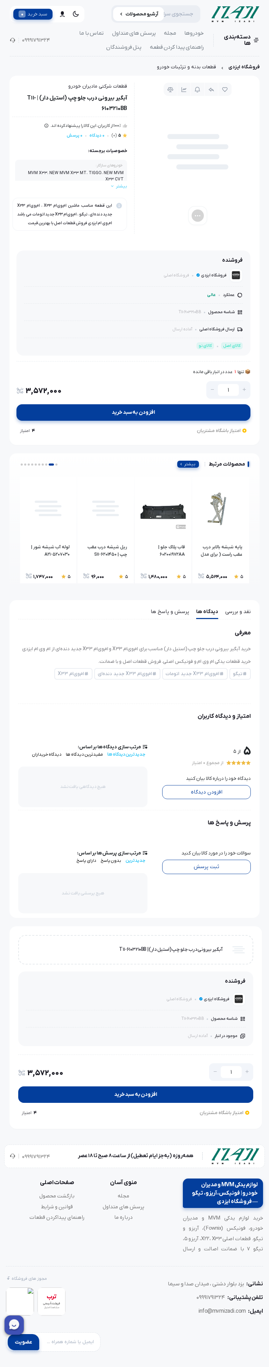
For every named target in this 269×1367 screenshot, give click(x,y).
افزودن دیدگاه (206, 792)
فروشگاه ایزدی (244, 67)
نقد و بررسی (238, 611)
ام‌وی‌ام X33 (71, 674)
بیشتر (189, 464)
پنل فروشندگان (124, 47)
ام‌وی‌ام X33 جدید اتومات (192, 674)
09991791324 (36, 40)
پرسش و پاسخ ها (170, 611)
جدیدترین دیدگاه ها (126, 754)
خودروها (194, 33)
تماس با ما (91, 33)
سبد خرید (34, 14)
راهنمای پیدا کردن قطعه (177, 47)
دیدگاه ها (207, 611)
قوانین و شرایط (57, 1206)
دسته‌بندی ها (237, 40)
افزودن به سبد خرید (133, 412)
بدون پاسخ (111, 861)
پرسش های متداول (134, 33)
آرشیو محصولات (142, 14)
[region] (134, 68)
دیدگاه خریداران (47, 754)
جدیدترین (135, 861)
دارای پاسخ (86, 861)
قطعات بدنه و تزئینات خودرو (186, 67)
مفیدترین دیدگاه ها (84, 754)
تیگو (237, 674)
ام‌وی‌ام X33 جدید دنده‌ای (125, 674)
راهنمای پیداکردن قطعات (57, 1217)
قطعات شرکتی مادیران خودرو (97, 86)
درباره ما (123, 1217)
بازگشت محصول (57, 1196)
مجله (170, 33)
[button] (56, 464)
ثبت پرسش (206, 866)
